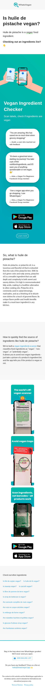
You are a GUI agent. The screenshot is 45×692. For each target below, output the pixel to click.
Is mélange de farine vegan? (14, 612)
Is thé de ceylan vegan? (12, 581)
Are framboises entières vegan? (15, 628)
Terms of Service (17, 685)
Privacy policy (28, 685)
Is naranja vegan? (10, 586)
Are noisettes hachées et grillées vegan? (18, 618)
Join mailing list (24, 658)
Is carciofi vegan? (25, 586)
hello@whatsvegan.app (21, 667)
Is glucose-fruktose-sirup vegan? (15, 623)
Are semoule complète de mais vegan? (18, 602)
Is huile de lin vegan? (31, 581)
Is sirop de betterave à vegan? (14, 597)
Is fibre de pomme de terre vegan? (16, 591)
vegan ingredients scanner (25, 346)
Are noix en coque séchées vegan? (16, 607)
